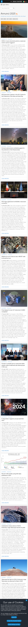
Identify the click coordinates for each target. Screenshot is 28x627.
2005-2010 (15, 19)
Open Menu (5, 4)
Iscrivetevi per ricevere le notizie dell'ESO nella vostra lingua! (13, 16)
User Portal (19, 1)
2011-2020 (9, 19)
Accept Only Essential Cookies (14, 620)
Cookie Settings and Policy (14, 624)
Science (14, 1)
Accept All (14, 617)
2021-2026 (3, 19)
